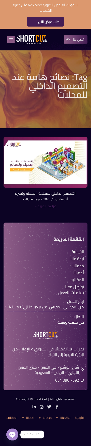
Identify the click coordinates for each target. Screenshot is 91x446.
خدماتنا (47, 418)
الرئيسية (80, 418)
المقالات (11, 418)
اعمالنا (30, 418)
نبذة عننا (65, 418)
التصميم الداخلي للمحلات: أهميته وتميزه (45, 193)
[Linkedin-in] (34, 407)
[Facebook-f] (57, 407)
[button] (11, 39)
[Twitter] (49, 407)
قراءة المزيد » (45, 206)
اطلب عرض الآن (49, 21)
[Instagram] (42, 407)
